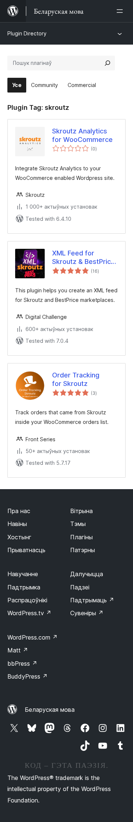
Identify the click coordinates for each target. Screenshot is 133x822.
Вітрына (81, 511)
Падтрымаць (92, 600)
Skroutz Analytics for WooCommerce (82, 135)
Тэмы (78, 523)
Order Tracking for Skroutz (75, 379)
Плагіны (81, 537)
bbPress (22, 663)
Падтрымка (23, 587)
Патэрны (82, 550)
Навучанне (22, 574)
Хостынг (19, 537)
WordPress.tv (29, 613)
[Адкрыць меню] (121, 11)
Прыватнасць (26, 550)
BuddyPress (27, 676)
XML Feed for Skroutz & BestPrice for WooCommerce (83, 257)
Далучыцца (86, 574)
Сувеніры (86, 613)
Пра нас (18, 511)
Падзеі (79, 587)
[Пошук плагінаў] (107, 63)
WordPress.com (32, 637)
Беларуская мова (50, 709)
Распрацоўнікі (27, 600)
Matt (17, 650)
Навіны (17, 523)
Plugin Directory (27, 33)
